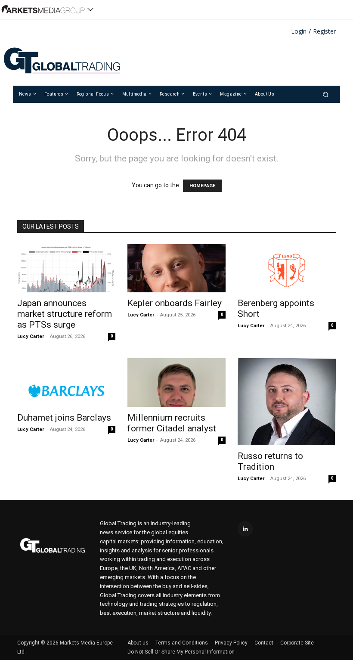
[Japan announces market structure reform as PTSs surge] (66, 268)
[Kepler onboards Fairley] (176, 268)
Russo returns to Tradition (270, 461)
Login (299, 31)
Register (324, 31)
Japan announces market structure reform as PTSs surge (64, 314)
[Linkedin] (245, 528)
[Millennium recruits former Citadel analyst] (176, 382)
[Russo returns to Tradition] (287, 401)
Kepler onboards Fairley (174, 303)
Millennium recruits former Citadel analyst (171, 423)
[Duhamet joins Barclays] (66, 382)
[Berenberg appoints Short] (287, 268)
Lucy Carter (30, 336)
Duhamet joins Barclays (64, 417)
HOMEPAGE (202, 186)
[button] (325, 94)
